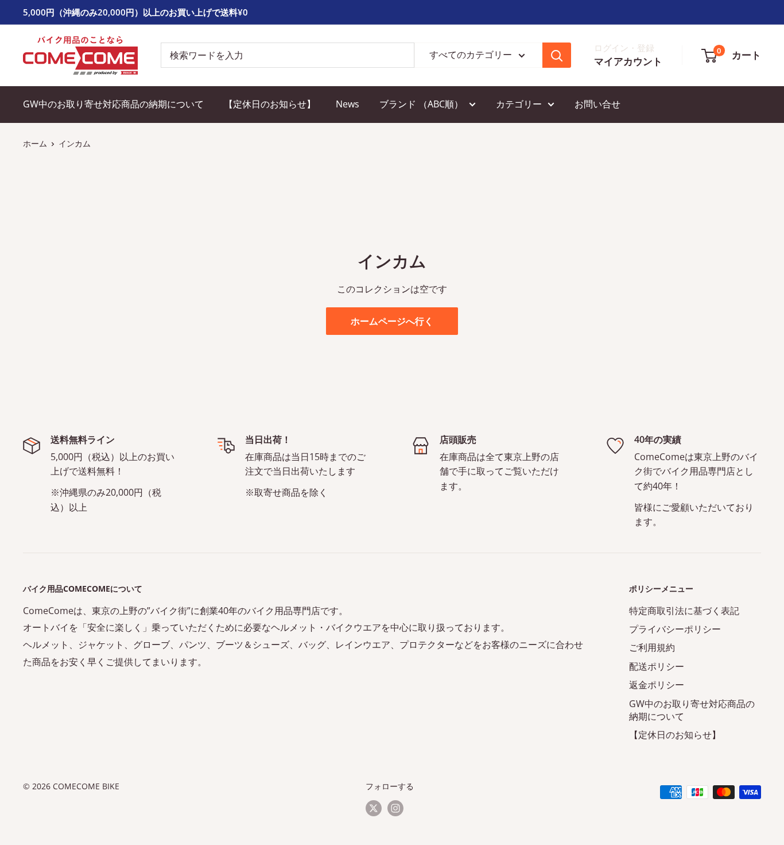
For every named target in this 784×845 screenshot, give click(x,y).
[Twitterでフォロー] (374, 808)
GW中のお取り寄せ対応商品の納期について (113, 104)
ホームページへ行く (392, 321)
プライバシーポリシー (675, 629)
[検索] (556, 55)
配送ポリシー (656, 666)
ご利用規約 (652, 647)
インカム (75, 143)
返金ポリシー (656, 684)
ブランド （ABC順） (421, 104)
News (347, 104)
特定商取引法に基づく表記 (684, 610)
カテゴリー (519, 104)
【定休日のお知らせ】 (270, 104)
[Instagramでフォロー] (395, 808)
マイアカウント (628, 61)
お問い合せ (597, 104)
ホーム (35, 143)
